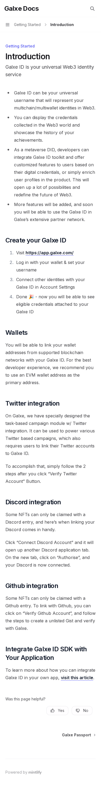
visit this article (77, 677)
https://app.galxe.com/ (50, 252)
